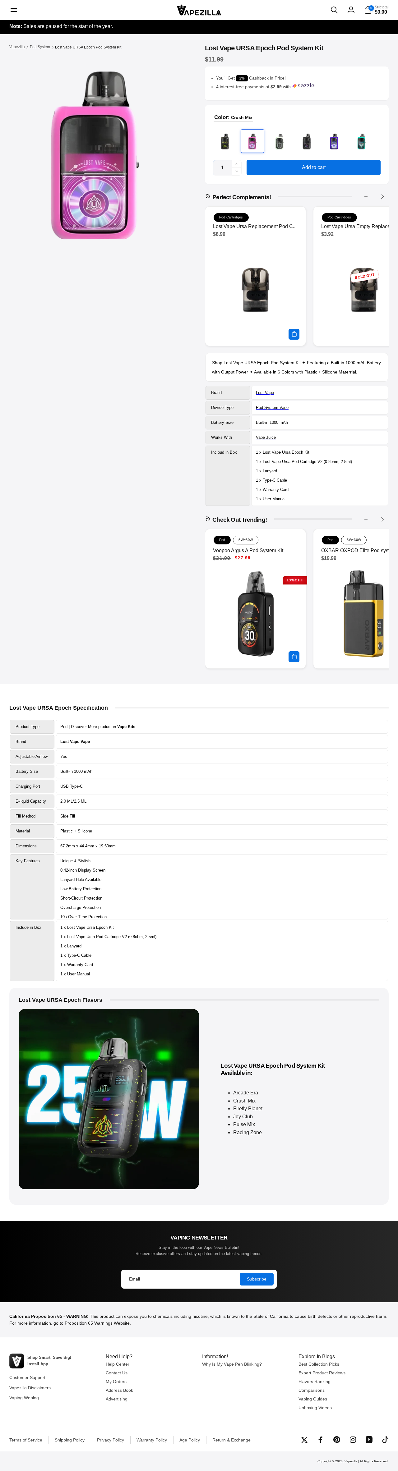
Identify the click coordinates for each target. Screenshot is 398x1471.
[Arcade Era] (225, 141)
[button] (13, 10)
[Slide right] (382, 196)
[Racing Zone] (361, 141)
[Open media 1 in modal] (94, 150)
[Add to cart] (294, 334)
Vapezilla (351, 1461)
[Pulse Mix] (334, 141)
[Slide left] (366, 196)
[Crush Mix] (252, 141)
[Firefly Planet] (279, 141)
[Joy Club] (306, 141)
